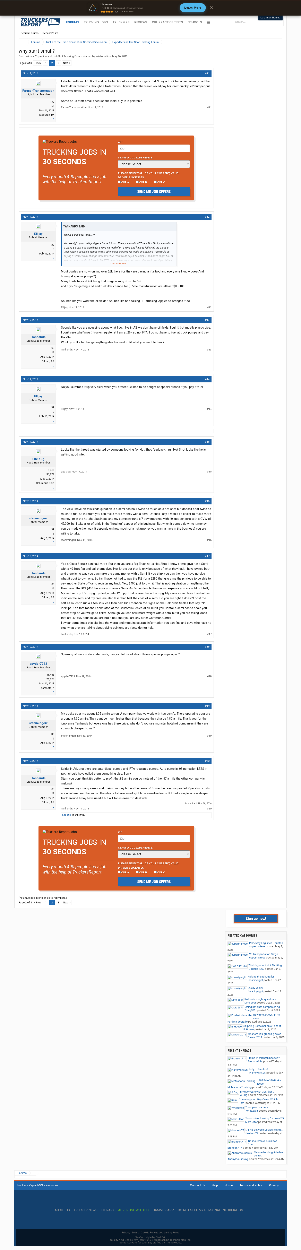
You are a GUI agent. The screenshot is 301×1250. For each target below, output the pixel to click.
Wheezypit (252, 1110)
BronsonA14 (255, 1061)
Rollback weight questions (260, 999)
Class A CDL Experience (135, 157)
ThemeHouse (173, 1242)
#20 (207, 760)
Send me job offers (154, 191)
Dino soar (250, 1002)
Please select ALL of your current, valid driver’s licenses (148, 175)
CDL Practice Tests (167, 22)
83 (52, 347)
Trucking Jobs (96, 22)
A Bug (243, 1094)
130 (52, 101)
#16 (207, 501)
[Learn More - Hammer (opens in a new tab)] (150, 8)
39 (52, 244)
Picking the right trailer (261, 976)
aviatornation (103, 56)
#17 (207, 556)
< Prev (37, 62)
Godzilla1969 (256, 968)
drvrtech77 (252, 1133)
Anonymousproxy (237, 1159)
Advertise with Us (133, 1210)
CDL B (143, 182)
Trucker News (85, 1210)
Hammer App (163, 1210)
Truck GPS (121, 22)
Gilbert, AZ (48, 361)
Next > (66, 62)
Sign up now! (256, 919)
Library (107, 1210)
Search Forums (29, 33)
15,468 (50, 674)
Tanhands (38, 337)
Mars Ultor (251, 1121)
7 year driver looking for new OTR (264, 1118)
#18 (207, 646)
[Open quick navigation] (276, 42)
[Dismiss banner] (211, 7)
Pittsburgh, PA (46, 114)
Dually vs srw (255, 987)
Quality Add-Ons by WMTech (150, 1239)
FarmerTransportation (38, 91)
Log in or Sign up (270, 17)
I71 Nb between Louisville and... (264, 1129)
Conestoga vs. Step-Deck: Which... (259, 1099)
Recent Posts (50, 33)
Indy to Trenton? (258, 1069)
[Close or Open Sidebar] (271, 42)
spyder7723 (38, 664)
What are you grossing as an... (265, 1033)
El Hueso (248, 1029)
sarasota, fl (47, 687)
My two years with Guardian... (257, 1091)
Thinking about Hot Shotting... (266, 965)
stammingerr (38, 518)
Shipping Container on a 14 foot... (263, 1025)
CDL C (161, 182)
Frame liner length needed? (264, 1057)
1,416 (51, 469)
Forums (72, 22)
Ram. (242, 1102)
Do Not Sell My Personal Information (210, 1210)
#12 (207, 216)
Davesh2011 (255, 1037)
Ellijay (38, 234)
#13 (207, 319)
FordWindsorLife (237, 1021)
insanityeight (255, 980)
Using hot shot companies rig (262, 1006)
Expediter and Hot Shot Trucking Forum (59, 56)
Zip (120, 141)
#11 (207, 73)
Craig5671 (251, 1010)
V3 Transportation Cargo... (264, 954)
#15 (207, 441)
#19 (207, 706)
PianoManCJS (257, 1072)
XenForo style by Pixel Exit (150, 1237)
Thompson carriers (257, 1107)
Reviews (140, 22)
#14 (207, 379)
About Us (62, 1210)
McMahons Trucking (239, 1087)
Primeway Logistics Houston (266, 943)
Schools (195, 22)
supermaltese (257, 946)
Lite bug (38, 459)
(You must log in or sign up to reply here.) (43, 897)
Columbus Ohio (45, 483)
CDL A (125, 182)
